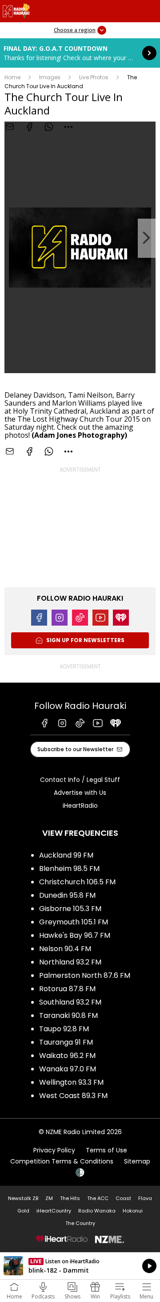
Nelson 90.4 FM (65, 949)
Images (49, 77)
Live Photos (93, 77)
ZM (49, 1198)
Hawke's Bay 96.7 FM (74, 935)
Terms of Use (106, 1150)
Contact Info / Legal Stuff (80, 779)
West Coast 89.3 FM (73, 1095)
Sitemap (137, 1161)
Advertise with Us (80, 792)
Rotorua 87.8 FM (67, 989)
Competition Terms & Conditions (61, 1161)
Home (12, 77)
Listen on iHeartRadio (80, 1266)
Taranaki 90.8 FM (68, 1015)
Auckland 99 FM (66, 855)
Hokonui (133, 1210)
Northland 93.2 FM (70, 962)
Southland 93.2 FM (70, 1002)
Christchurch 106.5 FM (77, 882)
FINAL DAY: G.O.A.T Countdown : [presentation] (80, 53)
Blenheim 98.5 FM (69, 868)
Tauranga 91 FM (66, 1042)
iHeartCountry (53, 1210)
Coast (123, 1198)
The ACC (97, 1198)
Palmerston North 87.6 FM (84, 975)
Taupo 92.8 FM (64, 1029)
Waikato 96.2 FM (67, 1055)
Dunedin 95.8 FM (67, 895)
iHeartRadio (80, 805)
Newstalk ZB (23, 1198)
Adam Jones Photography (79, 435)
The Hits (70, 1198)
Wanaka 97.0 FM (67, 1069)
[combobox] (68, 127)
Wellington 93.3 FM (71, 1082)
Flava (145, 1198)
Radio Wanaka (97, 1210)
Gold (23, 1210)
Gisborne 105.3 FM (70, 908)
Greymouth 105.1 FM (73, 922)
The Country (80, 1223)
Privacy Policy (54, 1150)
